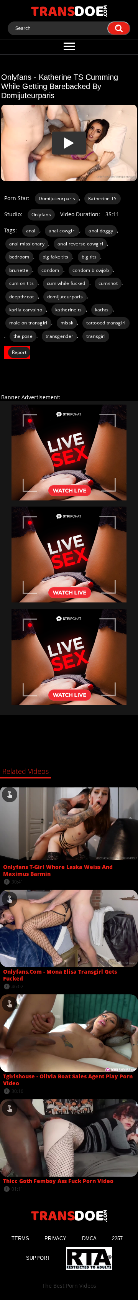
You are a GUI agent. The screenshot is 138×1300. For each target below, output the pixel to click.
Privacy (55, 1238)
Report (19, 352)
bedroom (19, 256)
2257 (117, 1238)
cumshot (108, 283)
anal (31, 230)
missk (67, 322)
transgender (59, 336)
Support (38, 1258)
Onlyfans (41, 214)
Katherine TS (102, 198)
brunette (18, 270)
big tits (89, 256)
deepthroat (21, 296)
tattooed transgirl (105, 322)
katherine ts (68, 309)
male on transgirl (28, 322)
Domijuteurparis (57, 198)
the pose (23, 336)
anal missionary (27, 243)
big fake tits (56, 256)
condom (50, 270)
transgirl (95, 336)
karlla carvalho (26, 309)
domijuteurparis (65, 296)
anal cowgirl (62, 230)
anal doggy (101, 230)
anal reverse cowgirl (80, 243)
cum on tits (21, 283)
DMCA (89, 1238)
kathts (102, 309)
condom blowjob (90, 270)
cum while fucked (66, 283)
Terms (20, 1238)
